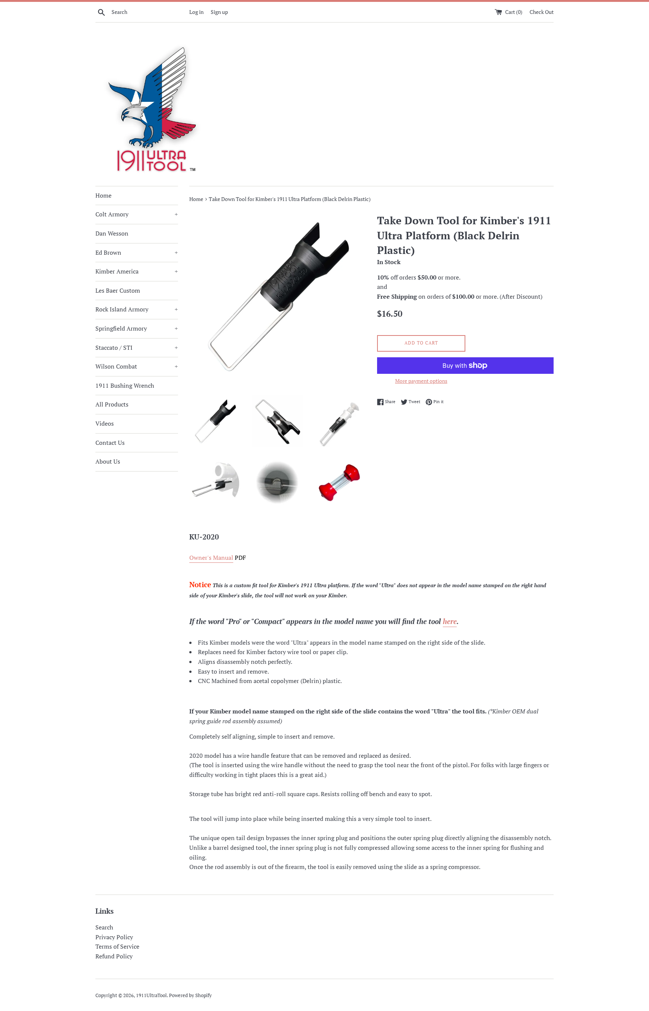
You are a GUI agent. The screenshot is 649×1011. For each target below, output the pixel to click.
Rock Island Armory (136, 309)
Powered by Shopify (190, 995)
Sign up (219, 11)
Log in (196, 11)
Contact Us (110, 442)
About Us (107, 461)
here (450, 621)
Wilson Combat (136, 366)
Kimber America (136, 271)
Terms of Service (117, 946)
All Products (111, 404)
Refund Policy (114, 956)
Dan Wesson (111, 233)
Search (104, 927)
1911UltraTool (151, 995)
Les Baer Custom (117, 290)
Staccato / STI (136, 347)
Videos (104, 423)
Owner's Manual (211, 557)
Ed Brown (136, 252)
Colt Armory (136, 214)
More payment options (421, 380)
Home (103, 195)
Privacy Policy (114, 937)
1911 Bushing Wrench (124, 385)
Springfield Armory (136, 328)
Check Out (542, 11)
